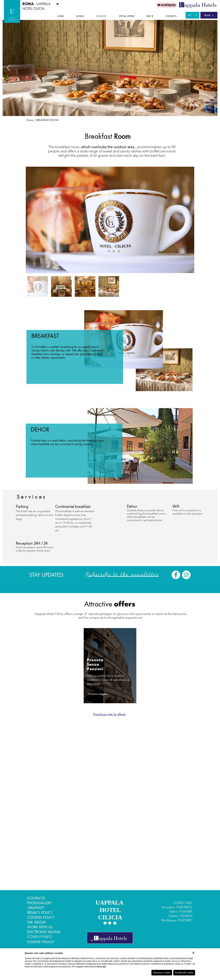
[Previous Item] (8, 68)
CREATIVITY (35, 908)
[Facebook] (176, 575)
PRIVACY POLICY (40, 912)
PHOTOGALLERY (39, 903)
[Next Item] (211, 68)
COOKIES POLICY (40, 917)
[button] (153, 16)
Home (29, 120)
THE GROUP (36, 922)
